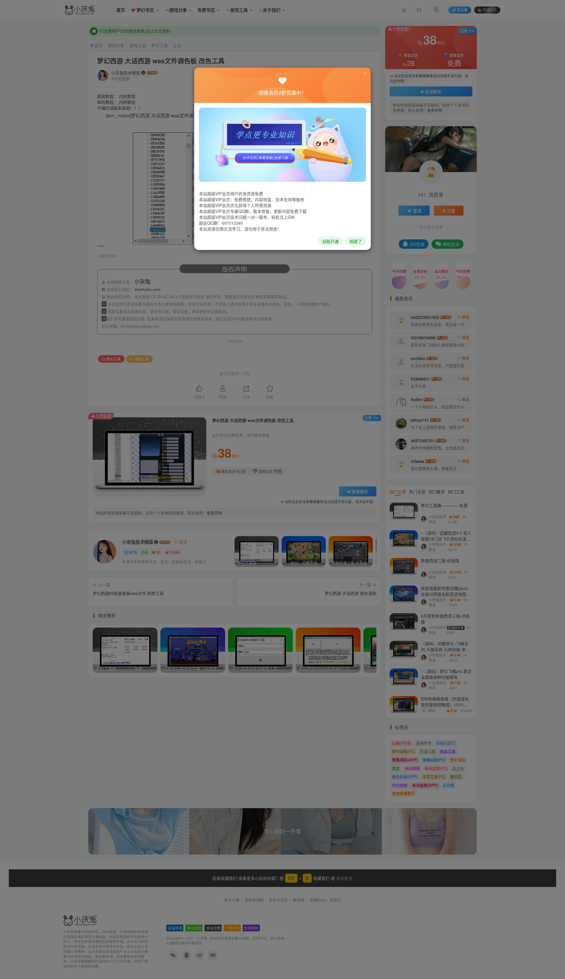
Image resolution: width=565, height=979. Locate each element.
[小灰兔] (282, 144)
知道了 (356, 241)
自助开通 (330, 241)
